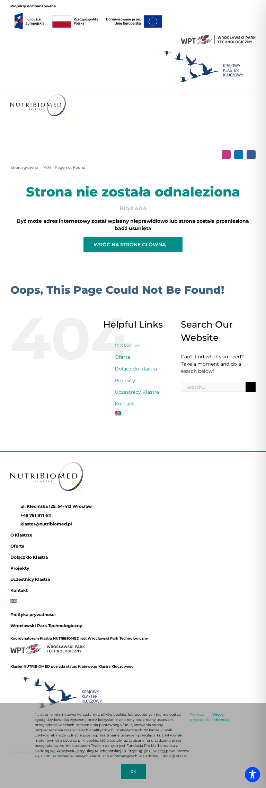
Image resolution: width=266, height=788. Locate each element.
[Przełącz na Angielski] (142, 413)
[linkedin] (238, 154)
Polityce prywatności (201, 717)
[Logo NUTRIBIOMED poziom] (38, 97)
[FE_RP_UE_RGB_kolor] (88, 11)
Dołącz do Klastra (136, 369)
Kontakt (124, 404)
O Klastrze (127, 345)
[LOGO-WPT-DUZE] (218, 38)
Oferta (122, 357)
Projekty (125, 380)
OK (133, 771)
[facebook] (251, 154)
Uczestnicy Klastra (137, 392)
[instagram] (226, 154)
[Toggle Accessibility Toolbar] (252, 774)
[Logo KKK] (204, 49)
